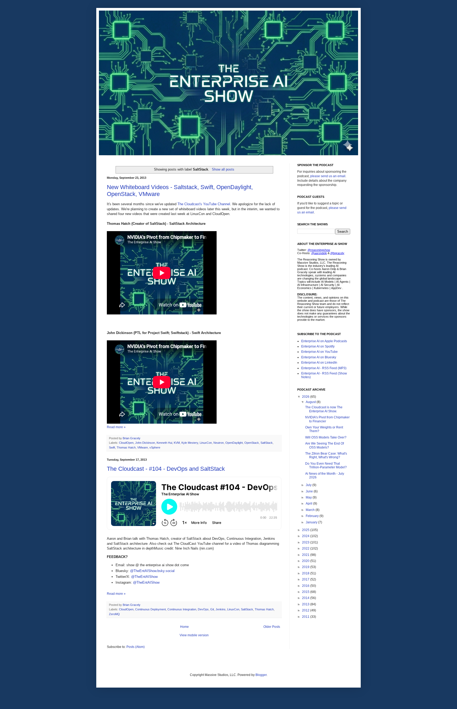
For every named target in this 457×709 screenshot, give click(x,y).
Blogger (261, 675)
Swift (112, 447)
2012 (306, 610)
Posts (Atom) (135, 647)
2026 (306, 397)
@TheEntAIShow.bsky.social (152, 571)
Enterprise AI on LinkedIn (319, 362)
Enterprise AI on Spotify (318, 346)
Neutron (218, 442)
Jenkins (221, 609)
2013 (306, 604)
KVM (177, 442)
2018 (306, 573)
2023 (306, 542)
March (311, 510)
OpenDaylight (234, 442)
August (311, 402)
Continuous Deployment (150, 609)
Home (184, 627)
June (310, 491)
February (312, 516)
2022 (306, 548)
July (309, 485)
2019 (306, 567)
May (309, 497)
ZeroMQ (114, 614)
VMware (142, 447)
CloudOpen (126, 442)
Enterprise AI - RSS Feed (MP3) (323, 368)
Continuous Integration (181, 609)
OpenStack (251, 442)
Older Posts (271, 627)
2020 (306, 561)
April (309, 503)
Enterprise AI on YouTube (319, 352)
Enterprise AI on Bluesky (318, 357)
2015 (306, 592)
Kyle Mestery (189, 442)
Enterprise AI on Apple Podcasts (324, 341)
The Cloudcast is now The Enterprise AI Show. (323, 409)
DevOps (203, 609)
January (312, 522)
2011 (306, 617)
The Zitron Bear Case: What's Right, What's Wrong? (326, 455)
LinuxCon (206, 442)
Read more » (116, 427)
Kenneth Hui (164, 442)
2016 (306, 586)
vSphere (154, 447)
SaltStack (267, 442)
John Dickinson (145, 442)
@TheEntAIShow (144, 577)
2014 (306, 598)
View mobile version (194, 635)
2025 (306, 530)
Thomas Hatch (126, 447)
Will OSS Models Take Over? (325, 437)
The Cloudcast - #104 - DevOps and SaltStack (166, 468)
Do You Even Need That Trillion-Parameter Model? (326, 465)
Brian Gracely (132, 438)
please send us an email (327, 176)
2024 (306, 536)
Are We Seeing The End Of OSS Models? (324, 445)
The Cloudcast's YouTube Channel (203, 204)
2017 (306, 579)
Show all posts (223, 169)
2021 (306, 555)
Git (212, 609)
